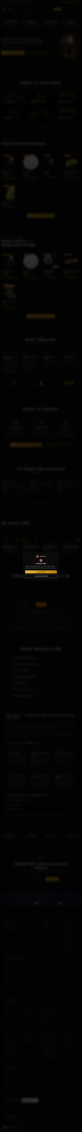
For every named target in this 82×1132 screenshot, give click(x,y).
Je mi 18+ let (41, 572)
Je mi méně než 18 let (41, 576)
